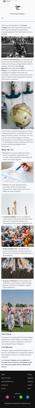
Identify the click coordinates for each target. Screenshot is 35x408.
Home (3, 374)
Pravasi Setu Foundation (17, 13)
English (7, 1)
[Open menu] (2, 18)
